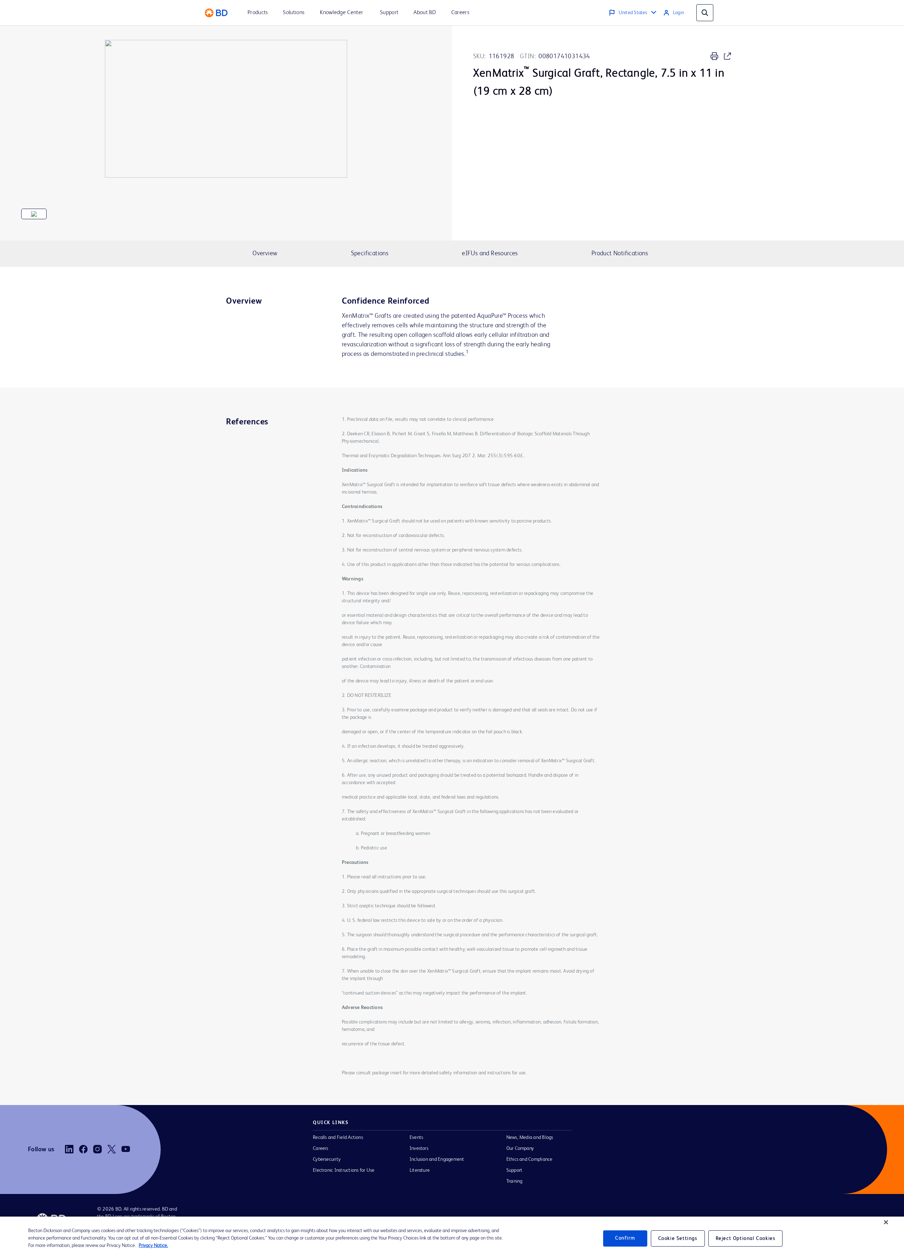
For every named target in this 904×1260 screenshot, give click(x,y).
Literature (420, 1170)
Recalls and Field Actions (338, 1137)
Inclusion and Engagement (437, 1159)
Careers (320, 1148)
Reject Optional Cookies (745, 1238)
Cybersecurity (327, 1159)
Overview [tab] (264, 253)
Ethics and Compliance (529, 1159)
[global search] (704, 12)
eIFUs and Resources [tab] (490, 253)
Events (416, 1137)
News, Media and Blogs (529, 1137)
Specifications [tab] (369, 253)
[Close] (886, 1222)
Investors (419, 1148)
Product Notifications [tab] (619, 253)
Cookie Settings (677, 1238)
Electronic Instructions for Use (343, 1170)
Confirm (625, 1238)
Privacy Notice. (153, 1245)
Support (514, 1170)
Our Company (520, 1148)
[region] (452, 1238)
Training (514, 1181)
